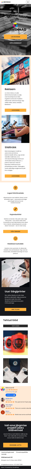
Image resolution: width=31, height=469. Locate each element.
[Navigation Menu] (28, 2)
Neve (2, 467)
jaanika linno (9, 398)
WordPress (16, 467)
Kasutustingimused (8, 452)
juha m (7, 411)
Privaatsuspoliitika (22, 452)
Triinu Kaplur (9, 405)
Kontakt (4, 454)
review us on (10, 395)
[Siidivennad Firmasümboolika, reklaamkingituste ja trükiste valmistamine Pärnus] (6, 2)
